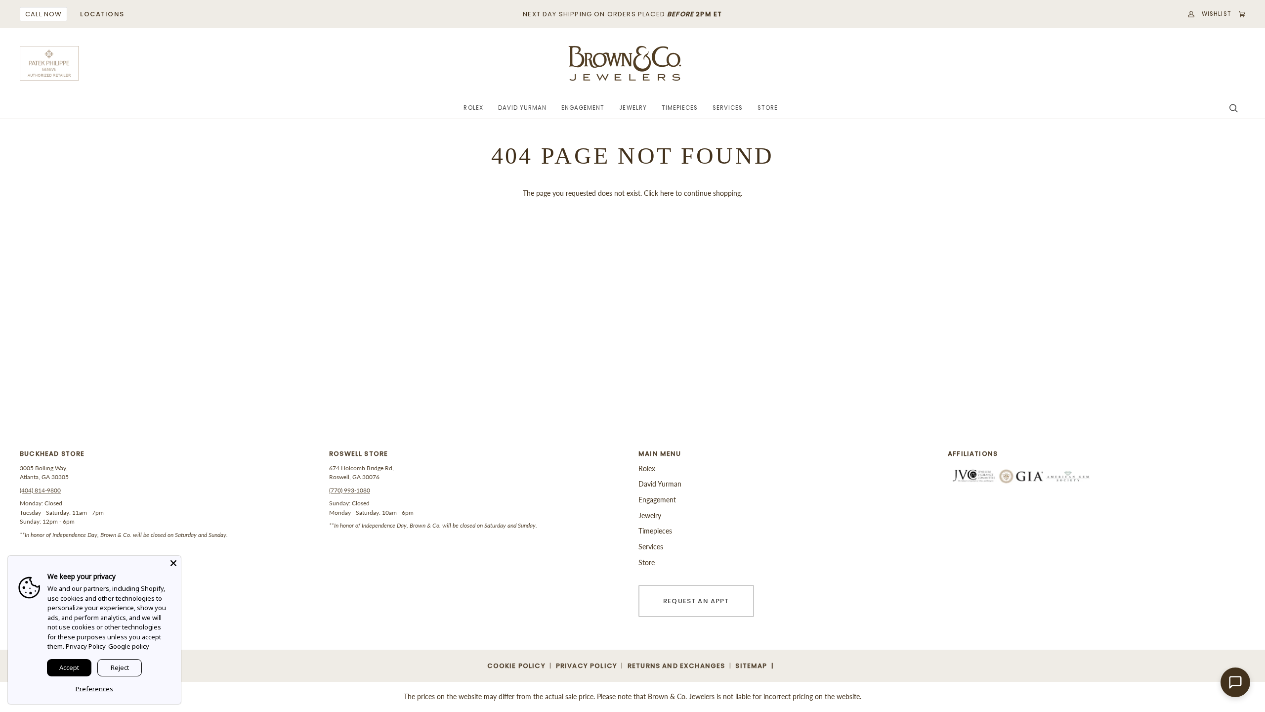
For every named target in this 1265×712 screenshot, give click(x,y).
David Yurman (659, 484)
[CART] (1238, 14)
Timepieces (655, 531)
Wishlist (1216, 14)
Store (646, 562)
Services (650, 546)
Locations (102, 14)
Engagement (657, 499)
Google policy (128, 646)
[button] (473, 108)
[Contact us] (1235, 682)
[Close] (173, 563)
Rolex (646, 468)
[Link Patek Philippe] (49, 63)
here (667, 193)
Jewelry (649, 515)
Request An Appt (696, 601)
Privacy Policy (86, 646)
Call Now (43, 14)
